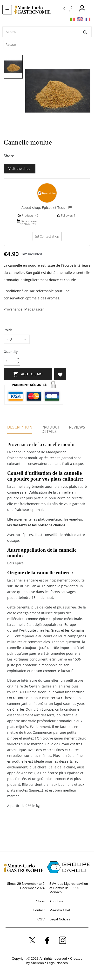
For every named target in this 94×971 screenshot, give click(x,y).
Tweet (28, 156)
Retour (11, 44)
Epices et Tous (53, 207)
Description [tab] (19, 427)
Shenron (38, 963)
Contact (39, 910)
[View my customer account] (82, 8)
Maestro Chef (59, 910)
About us (56, 901)
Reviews (77, 427)
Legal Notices (59, 919)
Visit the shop (19, 168)
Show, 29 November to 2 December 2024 (26, 886)
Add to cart (28, 374)
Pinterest (36, 156)
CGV (41, 919)
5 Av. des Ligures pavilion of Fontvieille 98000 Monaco (68, 888)
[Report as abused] (70, 208)
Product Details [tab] (50, 429)
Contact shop (49, 236)
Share (20, 156)
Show (40, 901)
